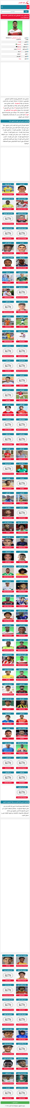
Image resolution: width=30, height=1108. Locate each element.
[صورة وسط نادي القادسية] (8, 993)
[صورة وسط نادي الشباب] (22, 1037)
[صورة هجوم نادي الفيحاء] (22, 1022)
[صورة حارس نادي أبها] (8, 1022)
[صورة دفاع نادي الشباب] (22, 1052)
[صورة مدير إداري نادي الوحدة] (22, 589)
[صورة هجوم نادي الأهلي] (22, 1096)
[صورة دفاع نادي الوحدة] (22, 222)
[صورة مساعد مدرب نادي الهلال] (8, 1081)
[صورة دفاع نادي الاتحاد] (8, 1052)
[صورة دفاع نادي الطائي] (8, 1037)
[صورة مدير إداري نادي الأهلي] (8, 1096)
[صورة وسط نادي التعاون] (22, 1067)
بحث (26, 11)
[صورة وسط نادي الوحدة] (22, 207)
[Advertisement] (15, 79)
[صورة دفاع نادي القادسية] (22, 964)
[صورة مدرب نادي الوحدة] (8, 486)
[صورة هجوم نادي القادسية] (8, 964)
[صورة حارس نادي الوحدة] (22, 280)
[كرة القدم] (27, 7)
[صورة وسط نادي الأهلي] (8, 1067)
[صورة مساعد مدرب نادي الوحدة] (22, 604)
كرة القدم (22, 2)
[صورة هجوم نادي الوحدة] (22, 192)
